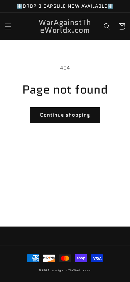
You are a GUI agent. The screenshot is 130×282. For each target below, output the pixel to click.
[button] (8, 26)
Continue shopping (65, 115)
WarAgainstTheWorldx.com (71, 270)
